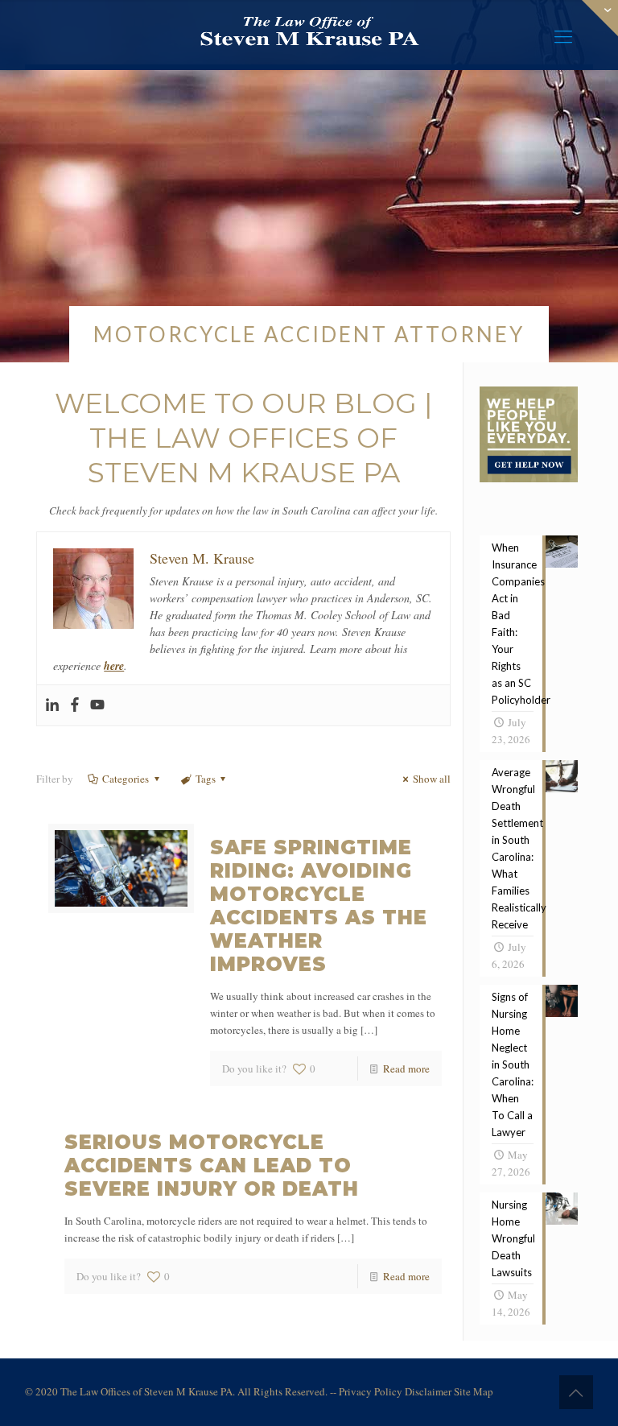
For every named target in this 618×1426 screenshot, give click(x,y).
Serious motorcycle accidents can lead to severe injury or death (211, 1165)
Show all (432, 778)
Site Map (473, 1391)
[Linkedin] (52, 705)
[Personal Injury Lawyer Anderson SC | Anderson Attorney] (309, 32)
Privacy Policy (370, 1391)
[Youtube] (97, 705)
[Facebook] (75, 705)
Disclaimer (428, 1391)
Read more (406, 1068)
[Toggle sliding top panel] (529, 478)
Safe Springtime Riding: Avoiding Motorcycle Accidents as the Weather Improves (318, 906)
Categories (125, 778)
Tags (206, 778)
